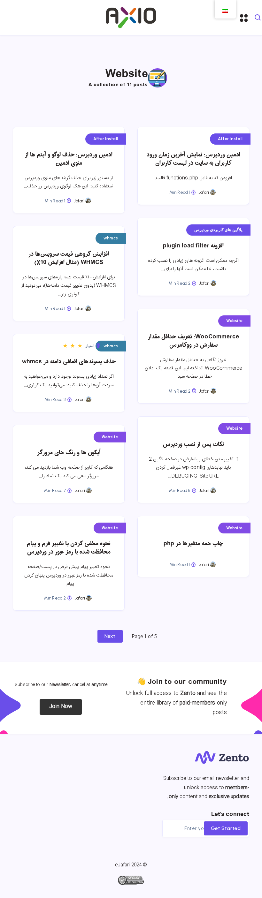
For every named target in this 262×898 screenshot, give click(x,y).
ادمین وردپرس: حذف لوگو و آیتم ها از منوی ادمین (68, 159)
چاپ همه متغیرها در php (193, 543)
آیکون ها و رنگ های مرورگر (69, 452)
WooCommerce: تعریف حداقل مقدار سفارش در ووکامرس (193, 341)
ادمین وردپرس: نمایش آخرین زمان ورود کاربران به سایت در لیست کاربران (193, 159)
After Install (105, 138)
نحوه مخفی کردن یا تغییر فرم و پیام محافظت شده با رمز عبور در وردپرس (69, 548)
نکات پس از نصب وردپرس (193, 444)
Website (234, 320)
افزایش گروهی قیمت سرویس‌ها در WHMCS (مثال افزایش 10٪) (68, 258)
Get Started (226, 828)
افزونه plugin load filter (193, 246)
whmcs (111, 238)
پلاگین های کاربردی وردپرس (218, 229)
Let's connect (230, 814)
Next (109, 636)
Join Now (61, 706)
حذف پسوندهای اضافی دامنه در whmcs (69, 361)
